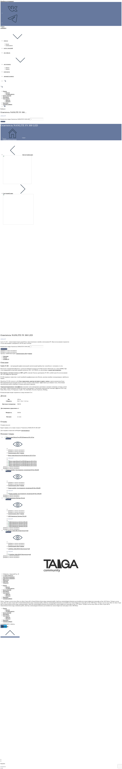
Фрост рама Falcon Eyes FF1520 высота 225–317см (22, 455)
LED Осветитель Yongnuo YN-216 (17, 516)
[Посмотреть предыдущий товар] (12, 154)
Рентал (5, 91)
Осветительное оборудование (24, 353)
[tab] (36, 356)
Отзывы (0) (6, 359)
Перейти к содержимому (7, 1)
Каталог (8, 92)
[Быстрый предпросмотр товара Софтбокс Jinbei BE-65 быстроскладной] (17, 542)
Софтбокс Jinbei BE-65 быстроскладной (19, 548)
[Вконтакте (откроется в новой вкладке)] (12, 13)
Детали (5, 357)
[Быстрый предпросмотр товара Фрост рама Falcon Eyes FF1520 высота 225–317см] (17, 448)
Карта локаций (7, 95)
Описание (5, 356)
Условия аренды (10, 94)
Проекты (8, 101)
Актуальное (6, 98)
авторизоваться (25, 430)
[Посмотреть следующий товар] (22, 193)
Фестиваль (6, 97)
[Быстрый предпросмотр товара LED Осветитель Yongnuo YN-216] (17, 509)
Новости (8, 100)
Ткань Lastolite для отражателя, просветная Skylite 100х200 (24, 488)
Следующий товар (8, 193)
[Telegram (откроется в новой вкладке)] (12, 22)
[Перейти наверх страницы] (10, 637)
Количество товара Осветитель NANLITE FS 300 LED (15, 119)
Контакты (5, 103)
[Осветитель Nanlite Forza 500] (18, 224)
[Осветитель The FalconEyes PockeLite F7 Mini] (17, 183)
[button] (9, 350)
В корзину (3, 121)
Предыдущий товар (27, 154)
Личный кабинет (7, 104)
